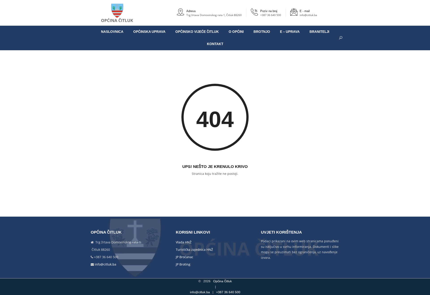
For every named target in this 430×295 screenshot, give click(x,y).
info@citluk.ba (308, 15)
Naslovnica (112, 32)
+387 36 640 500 (270, 15)
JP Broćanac (184, 257)
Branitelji (319, 32)
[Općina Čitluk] (117, 13)
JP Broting (183, 264)
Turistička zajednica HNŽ (194, 249)
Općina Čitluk (222, 281)
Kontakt (215, 44)
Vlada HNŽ (183, 242)
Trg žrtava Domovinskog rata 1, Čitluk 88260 (214, 15)
